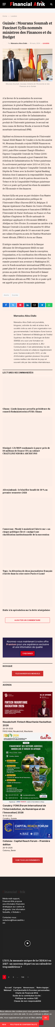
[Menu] (4, 4)
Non (4, 1024)
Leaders (46, 43)
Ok (45, 1018)
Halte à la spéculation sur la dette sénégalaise (26, 610)
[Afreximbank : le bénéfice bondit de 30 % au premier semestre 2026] (27, 472)
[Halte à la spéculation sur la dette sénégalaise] (27, 593)
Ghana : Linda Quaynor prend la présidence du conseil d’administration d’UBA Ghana (26, 410)
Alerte (6, 295)
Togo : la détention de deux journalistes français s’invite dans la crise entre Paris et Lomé (27, 572)
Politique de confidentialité (23, 1024)
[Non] (41, 1022)
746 (22, 977)
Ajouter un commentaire (27, 620)
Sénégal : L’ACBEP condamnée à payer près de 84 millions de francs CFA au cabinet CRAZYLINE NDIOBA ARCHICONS (26, 451)
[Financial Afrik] (27, 4)
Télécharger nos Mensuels (27, 674)
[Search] (51, 4)
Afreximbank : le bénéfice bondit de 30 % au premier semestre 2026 (25, 491)
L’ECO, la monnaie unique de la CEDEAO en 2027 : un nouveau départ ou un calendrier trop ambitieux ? (27, 963)
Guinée (15, 295)
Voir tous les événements (27, 860)
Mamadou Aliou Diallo (19, 43)
